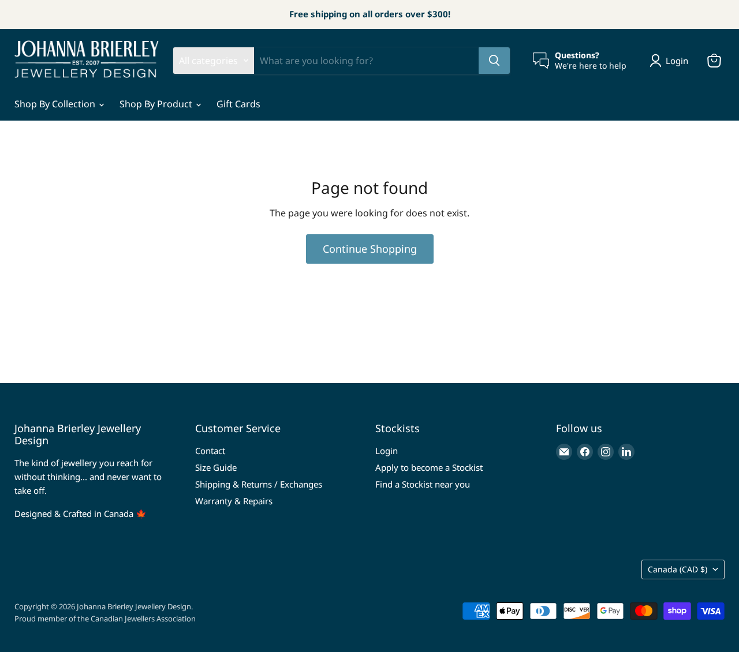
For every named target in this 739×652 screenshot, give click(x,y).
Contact (210, 450)
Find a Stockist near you (422, 484)
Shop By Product (157, 104)
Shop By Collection (56, 104)
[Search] (494, 60)
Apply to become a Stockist (429, 467)
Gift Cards (238, 104)
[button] (671, 61)
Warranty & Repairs (234, 501)
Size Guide (216, 467)
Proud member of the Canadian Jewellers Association (105, 618)
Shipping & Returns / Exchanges (258, 484)
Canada (677, 569)
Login (386, 450)
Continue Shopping (370, 249)
